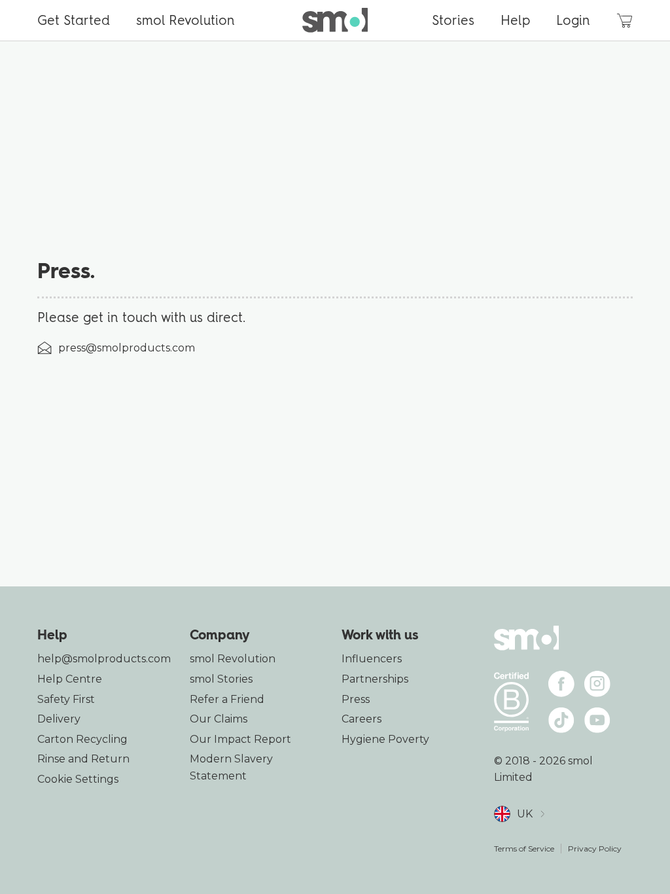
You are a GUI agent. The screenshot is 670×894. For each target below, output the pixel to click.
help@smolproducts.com (104, 659)
